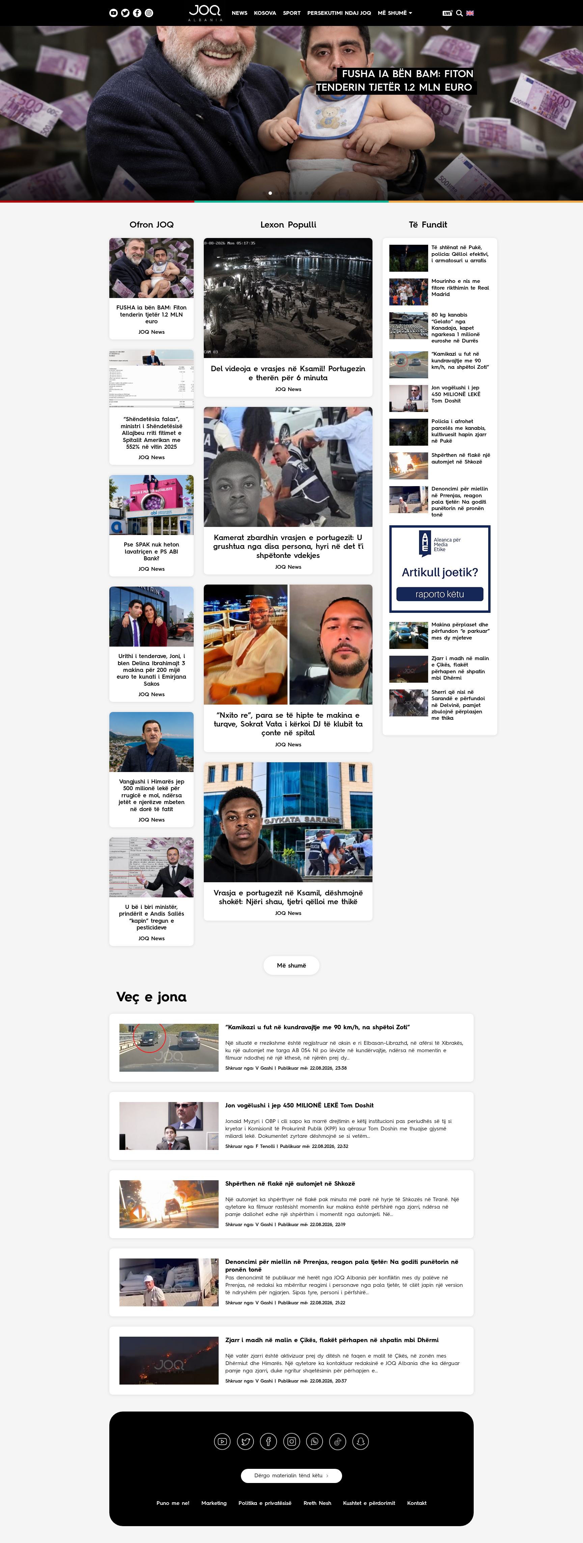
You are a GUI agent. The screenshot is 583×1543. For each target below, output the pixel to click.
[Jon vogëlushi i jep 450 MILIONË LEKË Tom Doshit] (169, 1126)
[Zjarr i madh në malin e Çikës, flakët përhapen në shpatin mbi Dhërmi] (169, 1361)
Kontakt (416, 1503)
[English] (470, 13)
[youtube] (222, 1442)
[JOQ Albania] (204, 15)
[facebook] (268, 1442)
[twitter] (245, 1442)
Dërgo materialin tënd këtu (288, 1476)
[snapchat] (360, 1442)
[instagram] (291, 1442)
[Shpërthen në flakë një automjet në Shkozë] (169, 1204)
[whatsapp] (314, 1442)
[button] (264, 193)
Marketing (214, 1503)
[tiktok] (337, 1442)
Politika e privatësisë (265, 1503)
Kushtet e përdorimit (369, 1503)
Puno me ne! (173, 1503)
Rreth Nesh (317, 1503)
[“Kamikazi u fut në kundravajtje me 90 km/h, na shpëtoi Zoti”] (169, 1048)
